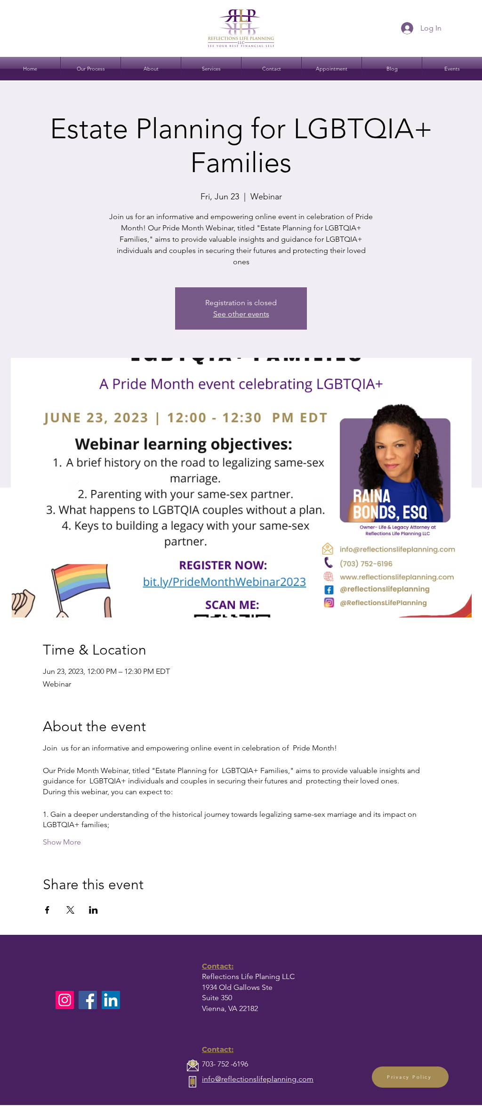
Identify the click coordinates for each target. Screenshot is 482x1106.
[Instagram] (65, 1000)
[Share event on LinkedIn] (93, 910)
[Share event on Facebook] (47, 910)
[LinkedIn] (111, 1000)
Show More (62, 841)
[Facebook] (88, 1000)
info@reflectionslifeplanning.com (257, 1078)
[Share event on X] (70, 910)
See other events (241, 313)
